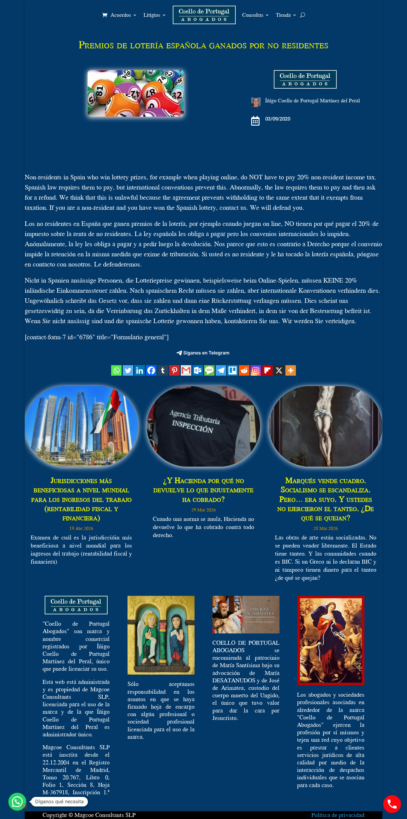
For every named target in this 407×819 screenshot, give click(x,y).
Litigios (152, 15)
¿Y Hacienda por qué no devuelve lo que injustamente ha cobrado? (203, 489)
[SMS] (209, 370)
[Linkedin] (139, 370)
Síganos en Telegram (206, 353)
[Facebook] (151, 370)
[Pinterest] (174, 370)
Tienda (283, 15)
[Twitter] (128, 370)
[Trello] (232, 370)
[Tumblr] (163, 370)
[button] (17, 802)
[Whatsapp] (116, 370)
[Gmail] (186, 370)
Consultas (252, 15)
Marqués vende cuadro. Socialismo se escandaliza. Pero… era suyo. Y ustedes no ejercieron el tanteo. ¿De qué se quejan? (325, 498)
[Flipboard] (267, 370)
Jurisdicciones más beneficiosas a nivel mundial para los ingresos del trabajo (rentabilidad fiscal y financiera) (81, 498)
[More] (290, 370)
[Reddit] (244, 370)
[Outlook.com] (197, 370)
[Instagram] (256, 370)
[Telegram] (221, 370)
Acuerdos (121, 15)
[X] (279, 370)
